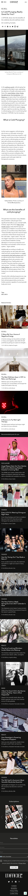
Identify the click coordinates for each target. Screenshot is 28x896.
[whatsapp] (15, 26)
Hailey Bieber (5, 267)
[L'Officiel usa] (14, 2)
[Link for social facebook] (12, 882)
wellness (4, 294)
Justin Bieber (11, 93)
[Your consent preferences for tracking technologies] (25, 893)
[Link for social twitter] (9, 882)
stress (23, 107)
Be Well (4, 8)
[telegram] (17, 26)
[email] (2, 26)
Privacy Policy (22, 863)
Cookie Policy (14, 893)
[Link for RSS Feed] (19, 882)
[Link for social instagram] (15, 882)
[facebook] (5, 26)
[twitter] (12, 26)
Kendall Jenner (5, 95)
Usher (17, 93)
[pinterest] (7, 26)
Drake (22, 93)
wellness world (9, 87)
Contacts (13, 886)
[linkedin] (10, 26)
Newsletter (14, 888)
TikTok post (21, 265)
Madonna (4, 97)
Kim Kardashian (15, 95)
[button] (26, 817)
